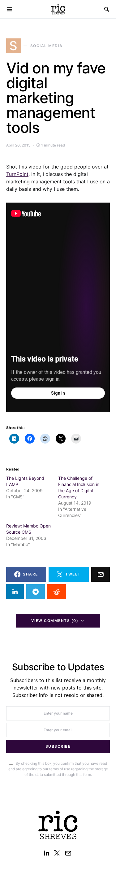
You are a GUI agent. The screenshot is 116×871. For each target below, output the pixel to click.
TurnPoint (17, 174)
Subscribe (58, 746)
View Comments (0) (55, 620)
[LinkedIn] (46, 853)
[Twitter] (57, 853)
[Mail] (68, 853)
